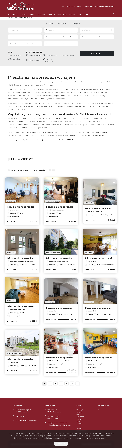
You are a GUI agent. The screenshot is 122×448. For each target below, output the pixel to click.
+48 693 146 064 (53, 418)
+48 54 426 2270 (22, 416)
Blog (65, 14)
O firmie (23, 14)
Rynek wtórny (15, 59)
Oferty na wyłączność (49, 60)
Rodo (78, 426)
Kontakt (72, 14)
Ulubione (57, 14)
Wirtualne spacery (35, 60)
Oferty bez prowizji (68, 55)
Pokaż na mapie (19, 170)
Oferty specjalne (51, 55)
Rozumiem (61, 444)
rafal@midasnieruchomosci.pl (58, 423)
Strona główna (12, 14)
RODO (79, 14)
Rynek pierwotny (16, 55)
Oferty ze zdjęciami (35, 55)
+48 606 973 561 (53, 416)
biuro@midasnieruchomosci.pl (27, 421)
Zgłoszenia (80, 417)
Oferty (30, 14)
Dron (50, 14)
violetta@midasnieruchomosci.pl (59, 425)
